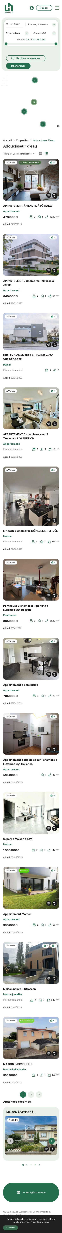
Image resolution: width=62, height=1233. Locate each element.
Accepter (10, 1227)
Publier (44, 8)
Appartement (11, 211)
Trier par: (7, 154)
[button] (57, 8)
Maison (7, 536)
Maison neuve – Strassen (19, 989)
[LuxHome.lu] (8, 7)
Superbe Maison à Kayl (17, 839)
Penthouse (9, 615)
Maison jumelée (12, 994)
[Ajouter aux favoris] (48, 195)
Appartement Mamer (17, 914)
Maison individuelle (14, 1069)
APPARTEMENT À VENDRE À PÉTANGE (27, 206)
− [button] (4, 83)
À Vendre (10, 162)
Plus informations (40, 1221)
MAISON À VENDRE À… (20, 1112)
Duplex (7, 364)
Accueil (7, 140)
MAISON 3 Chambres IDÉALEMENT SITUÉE (30, 531)
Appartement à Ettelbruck (20, 685)
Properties (22, 140)
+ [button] (4, 78)
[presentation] (10, 1141)
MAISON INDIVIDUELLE (17, 1064)
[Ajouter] (54, 195)
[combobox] (42, 24)
